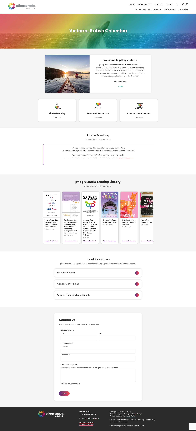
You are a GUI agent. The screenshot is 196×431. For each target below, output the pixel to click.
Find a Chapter (145, 4)
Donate (169, 4)
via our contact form (125, 158)
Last (100, 333)
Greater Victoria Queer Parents (73, 295)
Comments (69, 365)
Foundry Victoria (66, 273)
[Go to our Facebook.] (183, 4)
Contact (159, 4)
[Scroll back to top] (190, 426)
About (132, 4)
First (62, 333)
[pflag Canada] (22, 7)
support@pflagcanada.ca (90, 418)
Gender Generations (68, 284)
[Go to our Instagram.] (187, 4)
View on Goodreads (51, 241)
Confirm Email (66, 355)
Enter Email (65, 347)
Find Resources (154, 10)
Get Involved (169, 10)
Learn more (57, 117)
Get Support (140, 10)
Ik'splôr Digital (130, 416)
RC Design (138, 414)
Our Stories (183, 10)
